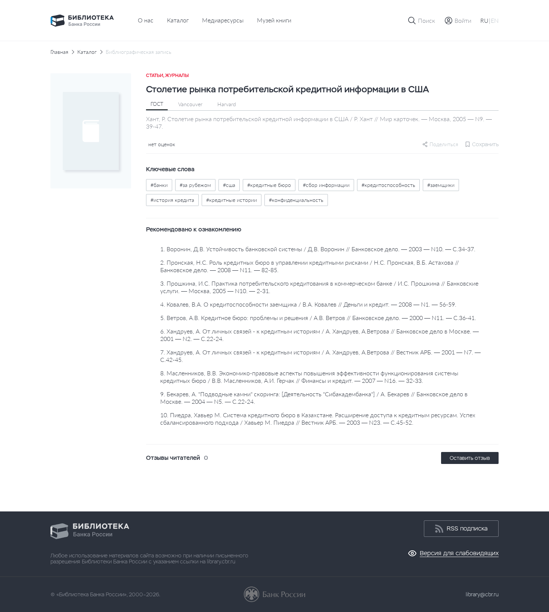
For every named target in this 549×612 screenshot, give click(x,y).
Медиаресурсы (223, 20)
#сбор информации (326, 185)
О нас (145, 20)
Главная (59, 52)
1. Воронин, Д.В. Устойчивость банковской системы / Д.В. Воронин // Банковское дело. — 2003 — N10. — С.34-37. (317, 248)
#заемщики (441, 185)
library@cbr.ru (482, 594)
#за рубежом (195, 185)
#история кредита (172, 200)
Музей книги (274, 20)
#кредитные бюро (269, 185)
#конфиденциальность (296, 200)
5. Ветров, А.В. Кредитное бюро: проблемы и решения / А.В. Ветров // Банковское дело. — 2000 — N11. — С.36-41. (318, 317)
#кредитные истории (231, 200)
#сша (229, 185)
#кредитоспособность (388, 185)
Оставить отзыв (470, 458)
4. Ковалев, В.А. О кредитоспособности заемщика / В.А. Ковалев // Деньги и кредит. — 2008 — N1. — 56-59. (308, 304)
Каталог (178, 20)
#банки (159, 185)
